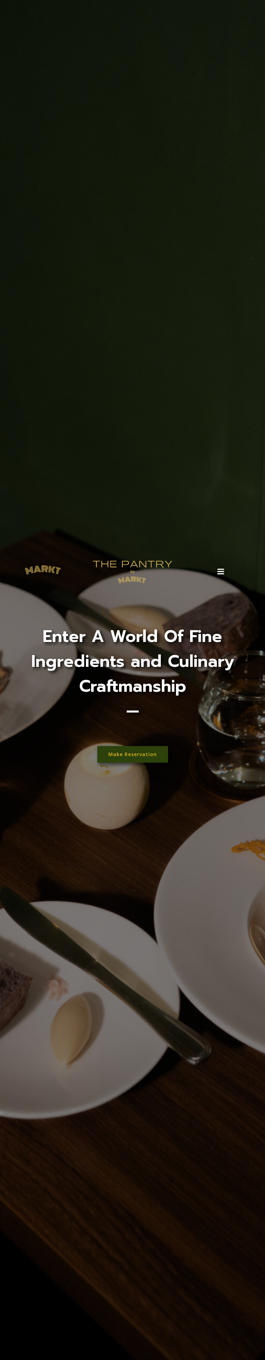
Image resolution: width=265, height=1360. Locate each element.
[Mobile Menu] (221, 572)
